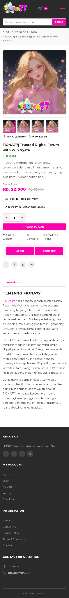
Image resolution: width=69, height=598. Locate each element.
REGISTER (49, 250)
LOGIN (20, 250)
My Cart (7, 486)
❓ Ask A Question (14, 136)
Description (14, 282)
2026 (34, 32)
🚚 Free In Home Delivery (21, 198)
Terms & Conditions (14, 539)
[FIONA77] (15, 7)
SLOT (6, 32)
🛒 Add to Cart (34, 226)
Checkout (9, 499)
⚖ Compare (32, 236)
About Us (8, 520)
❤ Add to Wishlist (8, 236)
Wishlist (7, 493)
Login (6, 480)
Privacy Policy (11, 532)
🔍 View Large (38, 136)
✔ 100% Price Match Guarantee (25, 206)
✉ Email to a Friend (51, 236)
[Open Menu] (62, 8)
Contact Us (9, 526)
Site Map (8, 545)
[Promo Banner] (34, 82)
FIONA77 (9, 301)
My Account (10, 474)
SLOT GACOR (20, 32)
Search (59, 21)
